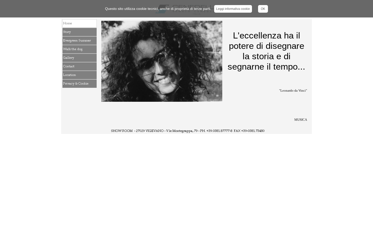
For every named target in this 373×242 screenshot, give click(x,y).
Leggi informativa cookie (233, 9)
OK (263, 9)
